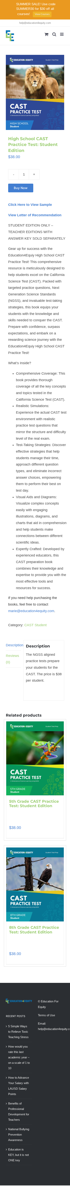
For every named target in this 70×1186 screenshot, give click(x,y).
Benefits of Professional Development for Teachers (18, 1111)
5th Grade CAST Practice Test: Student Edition (34, 803)
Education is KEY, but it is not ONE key (18, 1155)
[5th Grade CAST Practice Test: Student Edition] (35, 758)
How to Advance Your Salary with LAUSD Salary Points (18, 1085)
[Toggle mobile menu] (62, 34)
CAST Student (35, 625)
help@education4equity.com (35, 22)
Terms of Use (46, 1015)
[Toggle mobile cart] (46, 34)
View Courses (42, 14)
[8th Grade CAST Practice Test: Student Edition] (35, 884)
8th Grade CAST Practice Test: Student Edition (34, 929)
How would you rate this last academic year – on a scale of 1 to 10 (19, 1057)
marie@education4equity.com (31, 611)
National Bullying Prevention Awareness (18, 1134)
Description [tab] (13, 645)
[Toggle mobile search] (54, 34)
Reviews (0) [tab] (12, 659)
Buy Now (21, 188)
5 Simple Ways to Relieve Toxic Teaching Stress (18, 1032)
